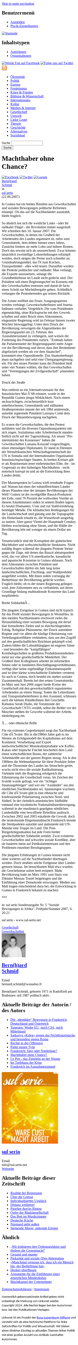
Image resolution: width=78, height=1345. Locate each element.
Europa (15, 84)
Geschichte (18, 127)
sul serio (7, 193)
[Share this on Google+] (40, 177)
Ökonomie (17, 77)
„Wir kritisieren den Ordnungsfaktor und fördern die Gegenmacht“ (38, 1248)
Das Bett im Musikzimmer (28, 1216)
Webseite (8, 1169)
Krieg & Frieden (21, 92)
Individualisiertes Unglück (28, 1201)
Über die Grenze (21, 1197)
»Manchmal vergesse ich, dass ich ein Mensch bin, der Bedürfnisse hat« (41, 1264)
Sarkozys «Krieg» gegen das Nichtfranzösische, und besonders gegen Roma (43, 1037)
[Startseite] (10, 33)
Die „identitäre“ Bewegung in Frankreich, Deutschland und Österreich (39, 1021)
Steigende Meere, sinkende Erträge (34, 1228)
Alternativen (18, 131)
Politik (14, 80)
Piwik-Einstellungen (24, 26)
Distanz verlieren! (22, 1205)
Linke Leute (18, 120)
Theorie (15, 123)
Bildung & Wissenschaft (27, 96)
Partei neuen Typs (22, 1047)
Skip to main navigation (18, 3)
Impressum (41, 1289)
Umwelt (15, 116)
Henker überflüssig (23, 1270)
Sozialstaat (17, 135)
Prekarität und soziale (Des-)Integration (37, 1258)
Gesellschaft (18, 112)
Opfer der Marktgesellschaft (29, 1212)
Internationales (20, 100)
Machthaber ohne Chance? (28, 1055)
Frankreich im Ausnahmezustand (32, 1066)
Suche (6, 143)
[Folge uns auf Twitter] (57, 63)
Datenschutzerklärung (17, 1289)
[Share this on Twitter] (26, 177)
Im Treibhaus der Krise (26, 1062)
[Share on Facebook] (10, 177)
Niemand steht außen (24, 1224)
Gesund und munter (23, 1254)
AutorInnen (18, 52)
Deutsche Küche (21, 1220)
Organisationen (20, 55)
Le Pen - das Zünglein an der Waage (35, 1059)
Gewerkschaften (13, 931)
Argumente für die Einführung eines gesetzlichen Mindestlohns (35, 1276)
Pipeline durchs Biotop (26, 1208)
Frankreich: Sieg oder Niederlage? (33, 1051)
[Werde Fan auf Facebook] (21, 63)
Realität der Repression (26, 1193)
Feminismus (18, 88)
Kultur (14, 104)
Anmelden (17, 22)
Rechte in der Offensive (26, 1043)
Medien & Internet (23, 108)
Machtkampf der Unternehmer (31, 1282)
